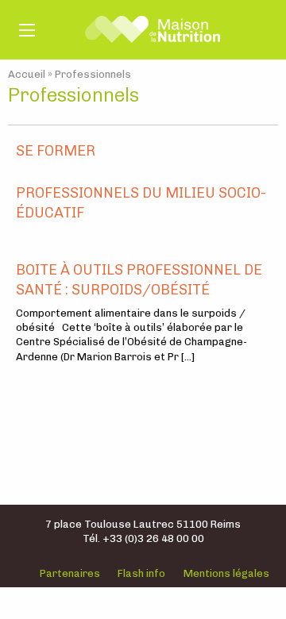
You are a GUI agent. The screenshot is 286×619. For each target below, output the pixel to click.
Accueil (26, 74)
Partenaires (70, 573)
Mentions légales (226, 573)
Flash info (141, 573)
